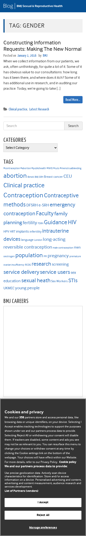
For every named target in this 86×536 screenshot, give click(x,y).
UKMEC (8, 288)
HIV (72, 222)
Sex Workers (59, 281)
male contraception (63, 247)
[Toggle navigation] (77, 6)
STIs (73, 280)
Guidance (55, 222)
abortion (15, 175)
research (41, 264)
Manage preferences (43, 527)
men (77, 247)
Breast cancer (53, 176)
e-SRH (44, 205)
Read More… (73, 100)
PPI (45, 256)
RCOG (28, 264)
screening (60, 264)
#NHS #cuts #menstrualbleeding (64, 168)
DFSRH (32, 205)
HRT (12, 231)
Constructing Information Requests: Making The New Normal (42, 45)
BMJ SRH (39, 176)
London (38, 240)
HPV (6, 231)
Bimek (31, 176)
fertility (30, 222)
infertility (36, 231)
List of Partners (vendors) (21, 491)
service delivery (21, 272)
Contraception (23, 195)
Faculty (45, 213)
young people (27, 287)
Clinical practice (18, 109)
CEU (68, 176)
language (27, 239)
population (29, 255)
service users (55, 272)
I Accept (43, 502)
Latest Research (39, 109)
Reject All (43, 515)
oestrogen (9, 256)
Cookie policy (67, 462)
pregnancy (58, 255)
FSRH (40, 223)
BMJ (45, 55)
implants (22, 231)
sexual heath (35, 280)
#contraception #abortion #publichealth (24, 168)
